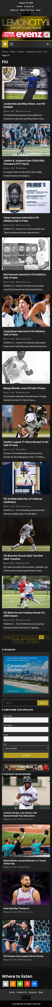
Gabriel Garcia (25, 867)
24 (14, 641)
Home (19, 6)
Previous (7, 637)
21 (36, 637)
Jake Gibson (22, 168)
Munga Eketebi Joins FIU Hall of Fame (24, 388)
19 (25, 637)
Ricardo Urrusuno (24, 111)
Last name (8, 725)
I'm (5, 744)
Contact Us (29, 6)
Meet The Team (27, 10)
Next (37, 641)
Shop (38, 10)
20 (30, 637)
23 (47, 637)
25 (20, 641)
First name (8, 716)
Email (6, 735)
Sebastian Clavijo (24, 392)
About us (14, 10)
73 (30, 641)
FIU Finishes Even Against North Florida (23, 956)
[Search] (47, 44)
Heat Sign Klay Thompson (16, 908)
